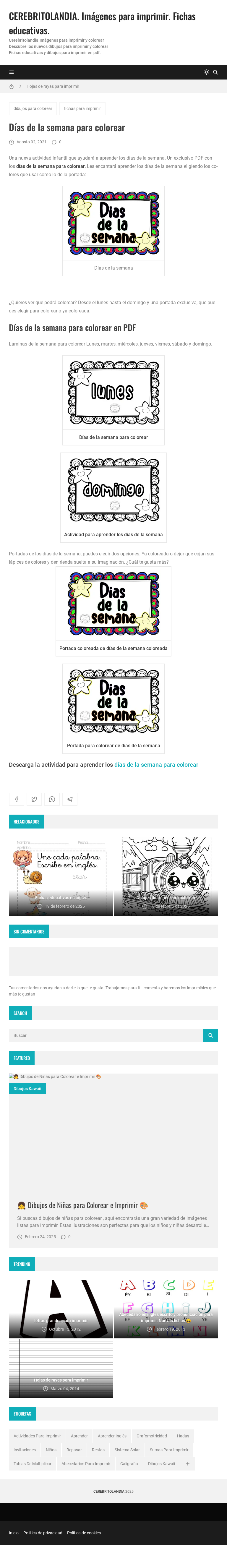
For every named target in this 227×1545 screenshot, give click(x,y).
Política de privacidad (42, 1533)
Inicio (14, 1533)
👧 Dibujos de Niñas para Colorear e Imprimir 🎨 (82, 1204)
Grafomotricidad (152, 1436)
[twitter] (34, 799)
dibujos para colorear (33, 108)
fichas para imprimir (82, 108)
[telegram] (69, 799)
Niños (51, 1449)
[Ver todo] (187, 1464)
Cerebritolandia (108, 1491)
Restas (98, 1449)
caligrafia (129, 1463)
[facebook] (16, 799)
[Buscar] (215, 72)
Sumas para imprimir (169, 1449)
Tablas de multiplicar (32, 1463)
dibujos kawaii (27, 1088)
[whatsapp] (52, 799)
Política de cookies (84, 1533)
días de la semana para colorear (156, 764)
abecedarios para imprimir (85, 1463)
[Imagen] (113, 1132)
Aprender (79, 1436)
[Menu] (11, 72)
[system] (206, 72)
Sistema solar (127, 1449)
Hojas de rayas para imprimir (53, 86)
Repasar (74, 1449)
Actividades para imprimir (37, 1436)
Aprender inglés (112, 1436)
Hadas (183, 1436)
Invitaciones (25, 1449)
